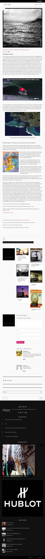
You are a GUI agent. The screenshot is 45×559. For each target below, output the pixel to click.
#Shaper (19, 272)
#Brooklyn (35, 303)
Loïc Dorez (19, 260)
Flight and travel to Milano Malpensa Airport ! (13, 533)
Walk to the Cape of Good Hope (10, 432)
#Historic (36, 259)
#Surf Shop (19, 273)
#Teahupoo (27, 242)
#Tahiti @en (22, 242)
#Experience (5, 242)
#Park (20, 295)
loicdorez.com (40, 557)
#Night (35, 279)
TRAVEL (28, 49)
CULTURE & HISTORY (8, 49)
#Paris (33, 260)
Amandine (25, 351)
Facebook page (26, 220)
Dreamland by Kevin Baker (36, 309)
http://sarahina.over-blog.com (8, 212)
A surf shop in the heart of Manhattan (11, 436)
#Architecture (34, 257)
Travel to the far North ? (10, 522)
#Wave (32, 242)
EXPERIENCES (16, 49)
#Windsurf (19, 274)
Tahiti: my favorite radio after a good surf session (13, 419)
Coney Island (20, 299)
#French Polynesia (12, 242)
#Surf (18, 242)
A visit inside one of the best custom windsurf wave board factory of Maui (22, 279)
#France (33, 259)
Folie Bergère (33, 284)
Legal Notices (30, 557)
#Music (33, 279)
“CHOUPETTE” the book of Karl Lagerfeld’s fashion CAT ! (15, 538)
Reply (24, 359)
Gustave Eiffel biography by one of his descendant (14, 544)
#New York (33, 305)
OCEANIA (23, 49)
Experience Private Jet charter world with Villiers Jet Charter (22, 258)
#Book (33, 303)
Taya (6, 423)
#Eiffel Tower (34, 258)
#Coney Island (34, 304)
